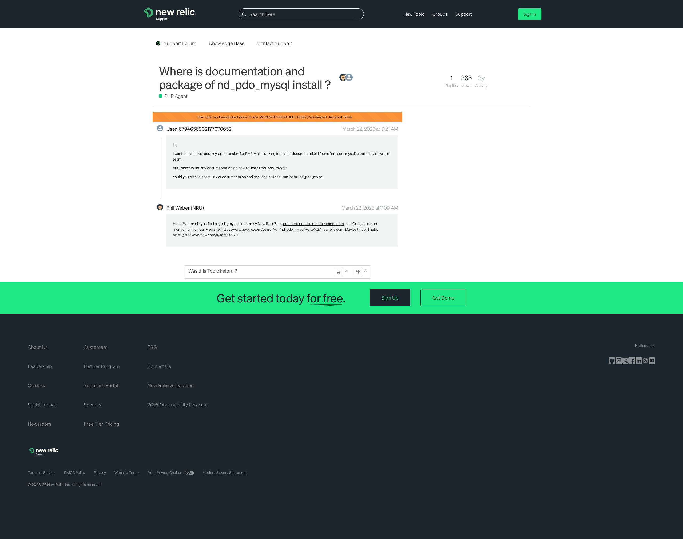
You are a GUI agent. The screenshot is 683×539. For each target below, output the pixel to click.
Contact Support (274, 43)
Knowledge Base (227, 43)
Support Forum (180, 43)
